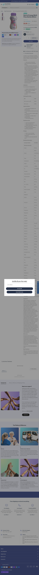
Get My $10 (19, 288)
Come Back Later (19, 292)
